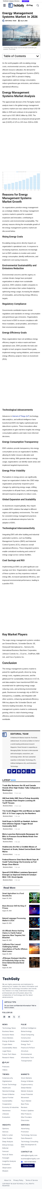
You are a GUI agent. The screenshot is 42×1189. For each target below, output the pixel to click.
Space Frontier (7, 1097)
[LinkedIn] (4, 1017)
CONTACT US (26, 1152)
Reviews (24, 1107)
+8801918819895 (30, 1162)
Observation (6, 1168)
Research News (8, 1057)
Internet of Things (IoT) (21, 416)
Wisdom (5, 1171)
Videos (4, 1070)
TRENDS (5, 1074)
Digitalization (7, 1081)
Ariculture (24, 1051)
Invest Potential (27, 1094)
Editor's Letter (7, 1135)
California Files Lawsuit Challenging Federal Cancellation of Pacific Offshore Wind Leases (14, 948)
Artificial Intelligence (28, 1028)
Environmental (26, 1054)
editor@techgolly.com (29, 1155)
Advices (5, 1132)
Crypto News (7, 1044)
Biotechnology (26, 1031)
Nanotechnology (8, 1091)
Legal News (6, 1051)
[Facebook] (19, 1017)
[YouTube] (9, 1017)
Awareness (6, 1110)
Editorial (5, 1148)
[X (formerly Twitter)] (14, 1017)
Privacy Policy (18, 1180)
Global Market (26, 1088)
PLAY (7, 1062)
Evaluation (6, 1117)
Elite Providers (26, 1117)
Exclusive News (8, 1035)
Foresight (5, 1158)
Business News (8, 1031)
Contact (25, 1)
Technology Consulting (29, 1141)
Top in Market (26, 1101)
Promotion (25, 1132)
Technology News (9, 1028)
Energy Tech (25, 1044)
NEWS (4, 1024)
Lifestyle (5, 1114)
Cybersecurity (7, 1078)
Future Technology (9, 1084)
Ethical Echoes (7, 1145)
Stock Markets (7, 1038)
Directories (25, 1120)
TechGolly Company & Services (11, 1)
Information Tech (27, 1057)
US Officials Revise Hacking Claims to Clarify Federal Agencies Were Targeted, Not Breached (13, 934)
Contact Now (28, 1165)
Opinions (5, 1128)
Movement (25, 1097)
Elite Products (26, 1114)
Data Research (26, 1138)
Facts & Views (7, 1155)
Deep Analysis (7, 1141)
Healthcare (6, 1088)
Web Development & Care (28, 1146)
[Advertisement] (21, 147)
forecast (5, 1151)
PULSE (24, 1024)
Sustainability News (9, 1048)
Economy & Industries (10, 1107)
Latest (9, 780)
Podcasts (5, 1067)
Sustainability (7, 1101)
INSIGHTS (6, 1125)
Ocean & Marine (8, 1094)
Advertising (25, 1128)
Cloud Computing (27, 1035)
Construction (26, 1038)
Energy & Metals (8, 1041)
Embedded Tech (27, 1041)
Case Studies (7, 1138)
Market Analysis (27, 1091)
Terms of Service (32, 1180)
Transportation (26, 1061)
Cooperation (7, 1104)
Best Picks (25, 1104)
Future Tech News (9, 1054)
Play (31, 5)
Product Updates (27, 1110)
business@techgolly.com (30, 1159)
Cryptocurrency (27, 1084)
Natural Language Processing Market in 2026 (14, 919)
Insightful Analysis (9, 1161)
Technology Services (29, 1135)
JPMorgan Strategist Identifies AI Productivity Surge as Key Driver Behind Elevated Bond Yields (14, 961)
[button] (37, 56)
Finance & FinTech (28, 1048)
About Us (7, 1180)
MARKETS (25, 1074)
